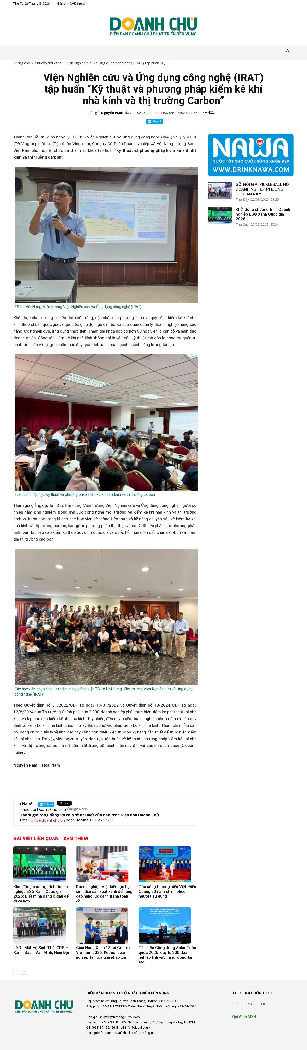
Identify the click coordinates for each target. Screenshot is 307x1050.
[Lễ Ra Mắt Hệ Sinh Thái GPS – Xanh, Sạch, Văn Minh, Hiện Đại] (42, 925)
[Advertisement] (105, 782)
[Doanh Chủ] (153, 26)
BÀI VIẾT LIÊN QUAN (36, 838)
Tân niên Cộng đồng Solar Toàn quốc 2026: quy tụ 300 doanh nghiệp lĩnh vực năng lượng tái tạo (167, 954)
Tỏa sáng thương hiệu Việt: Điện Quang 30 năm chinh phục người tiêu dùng (167, 891)
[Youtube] (263, 1004)
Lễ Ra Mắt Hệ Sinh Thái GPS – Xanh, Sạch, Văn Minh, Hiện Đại (41, 950)
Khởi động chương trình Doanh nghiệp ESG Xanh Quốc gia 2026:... (263, 214)
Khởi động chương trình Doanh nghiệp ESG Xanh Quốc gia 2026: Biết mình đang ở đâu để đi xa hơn (41, 893)
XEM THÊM (75, 838)
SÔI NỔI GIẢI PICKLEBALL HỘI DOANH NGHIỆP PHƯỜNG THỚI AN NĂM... (263, 189)
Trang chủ (21, 63)
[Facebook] (237, 1004)
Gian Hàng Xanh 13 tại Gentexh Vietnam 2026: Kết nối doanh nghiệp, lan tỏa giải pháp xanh (104, 952)
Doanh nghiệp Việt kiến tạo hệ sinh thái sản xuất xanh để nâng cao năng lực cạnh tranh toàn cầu (104, 893)
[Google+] (250, 1004)
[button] (288, 51)
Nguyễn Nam (112, 112)
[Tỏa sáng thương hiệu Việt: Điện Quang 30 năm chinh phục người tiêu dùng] (167, 864)
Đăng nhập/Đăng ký (71, 3)
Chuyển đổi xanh (48, 63)
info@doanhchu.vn (48, 820)
